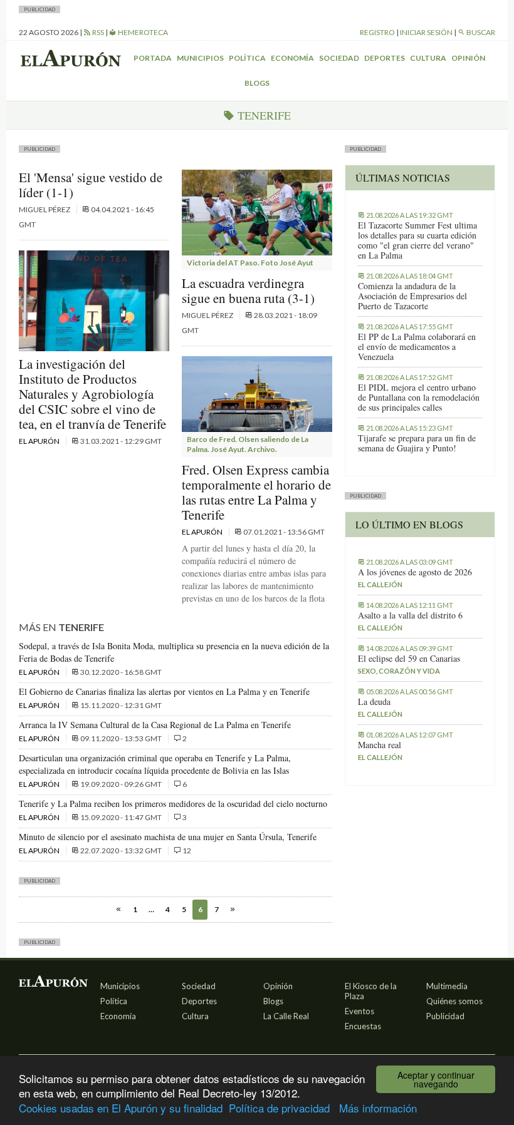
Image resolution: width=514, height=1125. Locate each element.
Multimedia (447, 986)
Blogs (257, 83)
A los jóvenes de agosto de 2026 (415, 572)
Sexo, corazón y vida (399, 671)
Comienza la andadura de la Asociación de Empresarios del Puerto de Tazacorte (412, 296)
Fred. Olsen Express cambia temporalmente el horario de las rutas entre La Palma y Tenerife (256, 492)
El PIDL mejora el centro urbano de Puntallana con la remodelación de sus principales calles (419, 398)
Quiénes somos (454, 1001)
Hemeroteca (142, 32)
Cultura (428, 58)
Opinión (468, 58)
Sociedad (339, 58)
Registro (377, 32)
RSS (97, 32)
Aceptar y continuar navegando (436, 1079)
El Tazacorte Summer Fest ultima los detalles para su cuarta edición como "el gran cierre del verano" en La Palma (417, 240)
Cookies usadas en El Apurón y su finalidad (121, 1108)
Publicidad (445, 1016)
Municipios (200, 58)
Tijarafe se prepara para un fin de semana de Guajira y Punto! (417, 443)
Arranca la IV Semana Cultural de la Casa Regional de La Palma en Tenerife (155, 725)
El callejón (380, 584)
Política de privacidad (279, 1108)
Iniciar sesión (426, 32)
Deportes (384, 58)
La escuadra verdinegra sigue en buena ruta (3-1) (248, 290)
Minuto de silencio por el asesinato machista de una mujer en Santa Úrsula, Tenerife (168, 837)
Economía (292, 58)
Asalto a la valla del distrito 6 (410, 615)
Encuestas (363, 1026)
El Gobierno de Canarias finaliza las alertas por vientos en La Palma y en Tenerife (164, 691)
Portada (153, 58)
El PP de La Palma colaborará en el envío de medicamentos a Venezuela (417, 347)
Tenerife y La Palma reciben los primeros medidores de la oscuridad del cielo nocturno (173, 803)
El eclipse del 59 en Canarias (409, 659)
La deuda (374, 702)
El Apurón (40, 441)
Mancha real (379, 745)
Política (247, 58)
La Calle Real (286, 1016)
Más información (378, 1108)
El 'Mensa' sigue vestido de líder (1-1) (90, 184)
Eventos (359, 1011)
